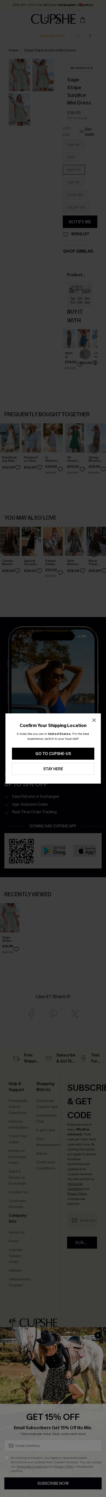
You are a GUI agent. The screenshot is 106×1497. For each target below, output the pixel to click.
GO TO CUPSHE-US (53, 753)
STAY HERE (53, 769)
